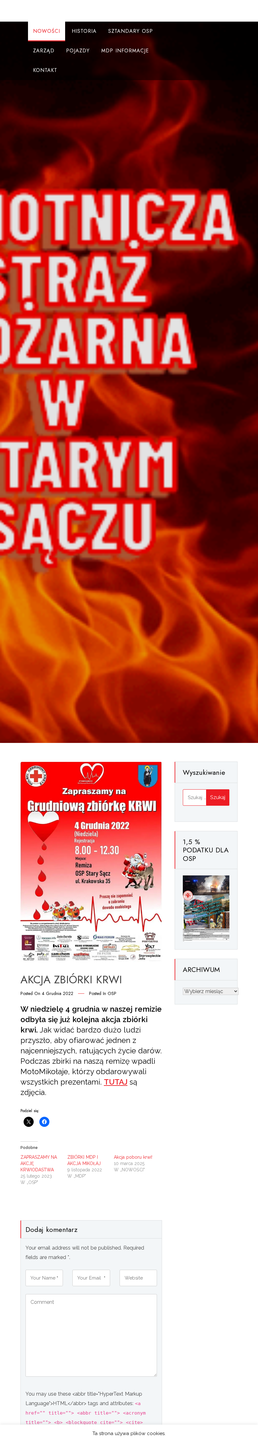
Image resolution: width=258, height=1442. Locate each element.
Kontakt (45, 70)
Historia (84, 31)
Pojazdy (78, 50)
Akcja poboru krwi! (133, 1157)
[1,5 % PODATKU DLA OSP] (206, 908)
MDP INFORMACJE (125, 50)
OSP (112, 993)
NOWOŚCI (46, 31)
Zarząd (43, 50)
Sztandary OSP (130, 31)
